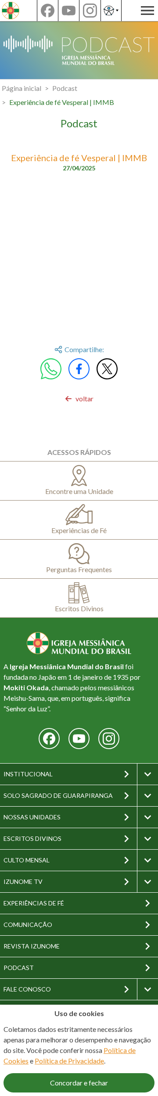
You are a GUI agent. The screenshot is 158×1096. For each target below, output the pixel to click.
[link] (79, 398)
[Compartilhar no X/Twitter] (107, 368)
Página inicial (21, 88)
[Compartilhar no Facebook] (79, 368)
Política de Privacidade (69, 1060)
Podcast (64, 88)
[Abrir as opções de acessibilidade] (111, 10)
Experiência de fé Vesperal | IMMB (61, 102)
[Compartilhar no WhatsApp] (50, 368)
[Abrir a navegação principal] (147, 10)
